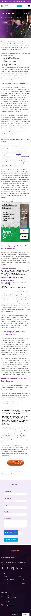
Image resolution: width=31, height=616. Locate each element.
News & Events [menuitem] (12, 1)
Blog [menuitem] (5, 576)
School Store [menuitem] (26, 1)
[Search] (25, 6)
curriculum (18, 154)
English (24, 614)
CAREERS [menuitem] (6, 583)
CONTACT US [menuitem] (21, 579)
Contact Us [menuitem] (5, 1)
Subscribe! (4, 22)
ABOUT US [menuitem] (20, 576)
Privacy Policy (15, 614)
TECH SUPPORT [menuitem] (21, 583)
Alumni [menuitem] (19, 1)
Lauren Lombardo (7, 17)
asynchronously (25, 156)
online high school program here (20, 432)
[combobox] (25, 614)
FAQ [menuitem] (5, 586)
